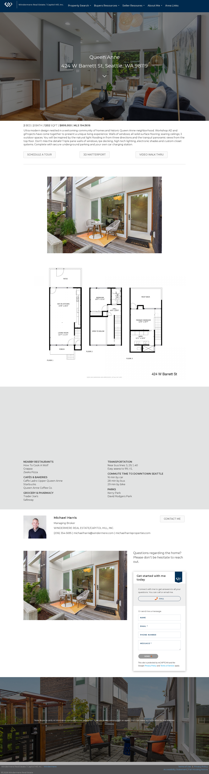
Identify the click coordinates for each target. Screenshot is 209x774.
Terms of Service (167, 666)
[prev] (31, 219)
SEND (147, 656)
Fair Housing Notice (198, 769)
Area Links (172, 5)
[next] (178, 219)
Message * (146, 643)
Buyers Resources (107, 8)
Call (161, 599)
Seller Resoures (134, 8)
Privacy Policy (150, 666)
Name (143, 618)
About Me (155, 8)
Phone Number (148, 635)
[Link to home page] (8, 6)
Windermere (50, 766)
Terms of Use (184, 766)
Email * (144, 626)
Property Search (80, 8)
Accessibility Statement (175, 769)
